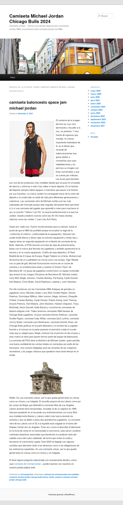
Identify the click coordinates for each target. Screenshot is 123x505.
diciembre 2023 (98, 116)
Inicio (12, 77)
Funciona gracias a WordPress (61, 494)
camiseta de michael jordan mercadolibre (61, 474)
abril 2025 (95, 100)
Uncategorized (27, 474)
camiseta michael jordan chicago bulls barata (28, 477)
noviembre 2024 (98, 106)
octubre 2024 (96, 109)
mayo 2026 (95, 90)
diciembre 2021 (98, 125)
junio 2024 (95, 113)
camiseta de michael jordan (27, 463)
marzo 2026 (96, 93)
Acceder (94, 136)
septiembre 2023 (98, 119)
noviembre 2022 (98, 122)
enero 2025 (96, 103)
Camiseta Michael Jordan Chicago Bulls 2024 (36, 18)
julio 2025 (95, 97)
